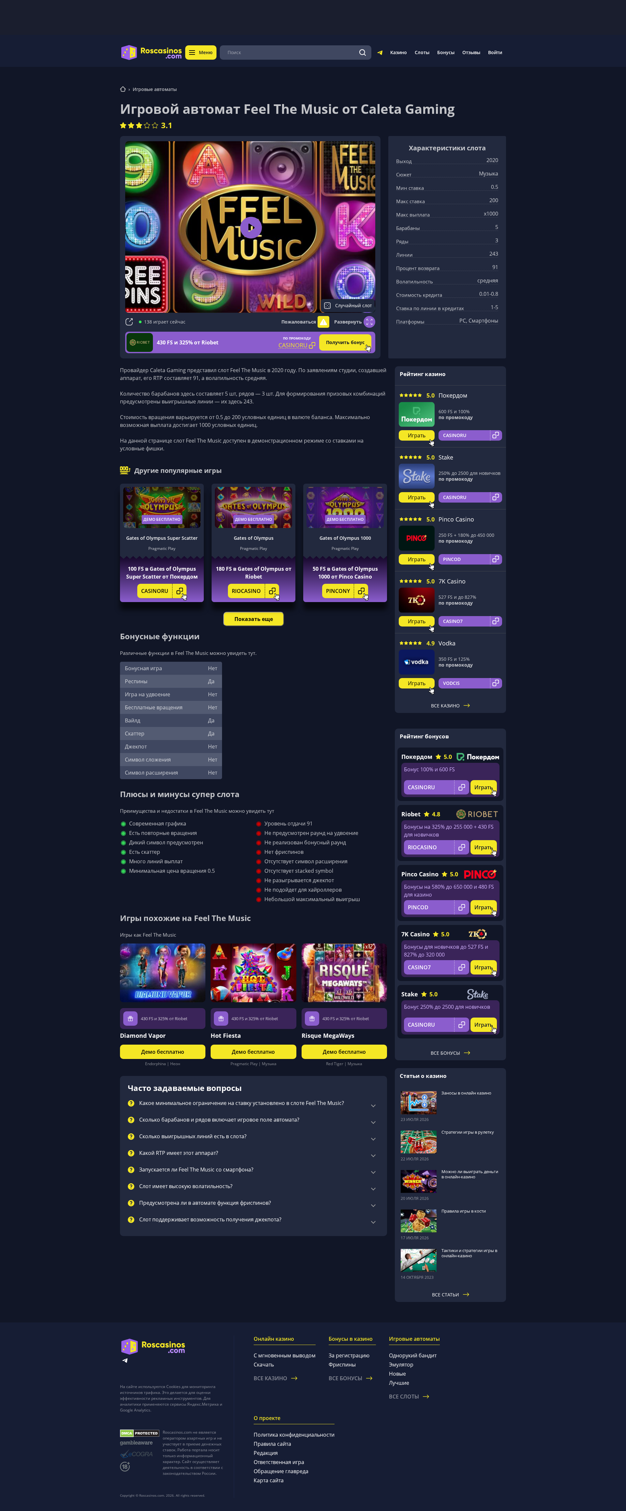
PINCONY (338, 591)
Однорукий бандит (413, 1355)
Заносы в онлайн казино (466, 1092)
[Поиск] (362, 52)
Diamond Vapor (143, 1035)
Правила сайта (272, 1443)
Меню (206, 52)
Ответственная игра (279, 1462)
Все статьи (445, 1295)
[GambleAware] (139, 1443)
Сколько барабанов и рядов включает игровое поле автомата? (219, 1120)
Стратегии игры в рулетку (467, 1132)
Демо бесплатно (161, 519)
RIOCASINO (246, 591)
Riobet (411, 814)
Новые (397, 1373)
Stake (446, 457)
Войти (495, 52)
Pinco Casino (456, 519)
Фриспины (342, 1364)
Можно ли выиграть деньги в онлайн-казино (469, 1174)
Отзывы (471, 52)
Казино (398, 52)
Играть (416, 435)
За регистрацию (349, 1355)
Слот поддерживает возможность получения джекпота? (210, 1219)
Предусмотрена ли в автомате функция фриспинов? (205, 1203)
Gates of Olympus (254, 538)
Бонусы (446, 52)
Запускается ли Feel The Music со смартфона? (196, 1170)
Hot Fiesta (226, 1035)
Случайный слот (353, 305)
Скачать (264, 1364)
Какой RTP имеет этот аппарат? (178, 1153)
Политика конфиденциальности (294, 1434)
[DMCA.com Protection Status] (139, 1433)
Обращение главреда (281, 1471)
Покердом (453, 395)
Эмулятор (401, 1364)
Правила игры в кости (463, 1211)
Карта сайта (269, 1480)
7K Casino (452, 581)
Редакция (266, 1453)
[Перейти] (379, 53)
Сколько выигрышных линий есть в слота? (192, 1136)
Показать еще (253, 619)
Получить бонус (345, 342)
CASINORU (154, 591)
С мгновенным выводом (285, 1355)
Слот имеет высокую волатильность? (185, 1186)
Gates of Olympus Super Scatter (162, 538)
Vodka (447, 643)
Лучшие (399, 1382)
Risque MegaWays (328, 1035)
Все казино (445, 706)
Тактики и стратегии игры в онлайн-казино (469, 1253)
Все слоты (404, 1396)
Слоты (422, 52)
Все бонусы (445, 1053)
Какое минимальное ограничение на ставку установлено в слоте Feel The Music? (241, 1103)
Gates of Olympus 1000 (345, 538)
